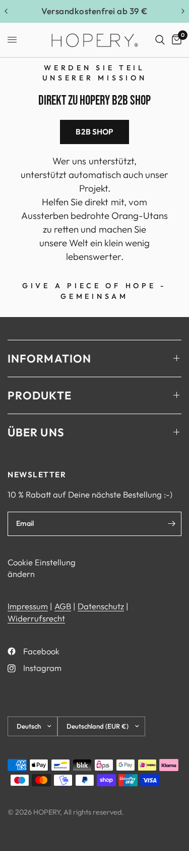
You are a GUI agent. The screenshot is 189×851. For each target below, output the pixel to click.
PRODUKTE (40, 395)
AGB (62, 606)
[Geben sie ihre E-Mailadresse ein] (171, 524)
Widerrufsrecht (36, 618)
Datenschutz (101, 606)
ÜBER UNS (36, 432)
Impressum (28, 606)
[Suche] (160, 40)
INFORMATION (49, 358)
